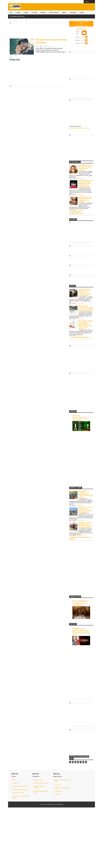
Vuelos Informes (38, 780)
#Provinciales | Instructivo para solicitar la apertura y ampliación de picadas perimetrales (86, 308)
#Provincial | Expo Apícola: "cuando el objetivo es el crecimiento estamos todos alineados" (85, 292)
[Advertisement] (39, 72)
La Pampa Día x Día (51, 804)
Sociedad (81, 12)
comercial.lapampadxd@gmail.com (79, 128)
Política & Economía (54, 12)
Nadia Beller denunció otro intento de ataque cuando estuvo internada (85, 168)
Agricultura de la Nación (19, 789)
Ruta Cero (57, 794)
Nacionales (43, 12)
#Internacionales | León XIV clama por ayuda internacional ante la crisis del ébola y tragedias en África (86, 183)
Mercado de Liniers (18, 792)
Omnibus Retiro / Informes (41, 783)
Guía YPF (57, 784)
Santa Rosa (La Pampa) (81, 21)
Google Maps (58, 791)
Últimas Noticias (17, 16)
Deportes (64, 12)
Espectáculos (73, 12)
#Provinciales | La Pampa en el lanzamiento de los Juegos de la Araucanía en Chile (86, 494)
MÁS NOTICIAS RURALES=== (81, 337)
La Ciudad (18, 12)
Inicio (11, 1)
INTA (14, 780)
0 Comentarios (79, 178)
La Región (25, 12)
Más (83, 178)
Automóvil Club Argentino (61, 788)
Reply (38, 46)
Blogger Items (60, 804)
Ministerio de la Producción (20, 786)
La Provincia (34, 12)
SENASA (15, 783)
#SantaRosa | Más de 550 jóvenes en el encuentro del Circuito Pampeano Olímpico (85, 525)
